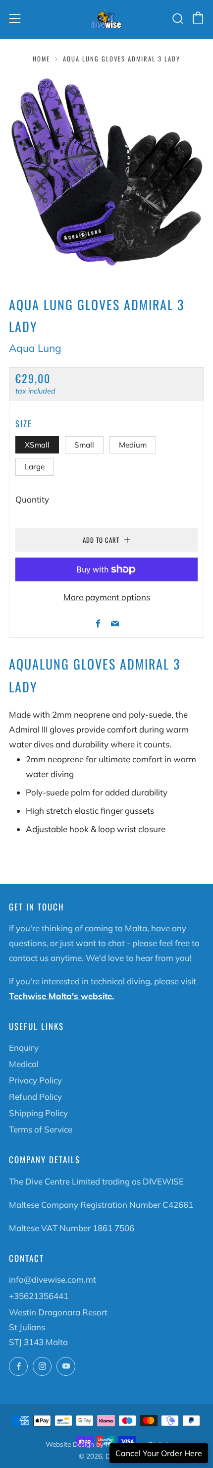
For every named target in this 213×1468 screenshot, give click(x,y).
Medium (133, 445)
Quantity (32, 499)
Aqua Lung (35, 347)
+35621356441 (38, 1296)
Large (35, 466)
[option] (106, 172)
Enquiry (24, 1047)
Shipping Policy (38, 1113)
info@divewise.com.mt (52, 1279)
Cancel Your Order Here (158, 1453)
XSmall (37, 445)
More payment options (106, 597)
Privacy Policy (35, 1080)
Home (41, 58)
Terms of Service (40, 1129)
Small (84, 445)
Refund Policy (35, 1096)
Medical (24, 1064)
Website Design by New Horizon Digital (107, 1444)
